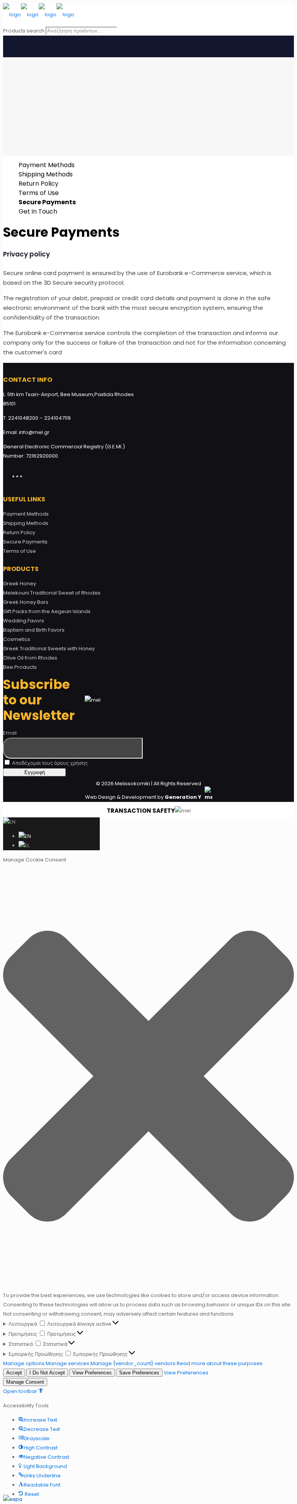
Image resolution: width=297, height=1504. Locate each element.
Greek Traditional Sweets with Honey (49, 648)
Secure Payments (47, 202)
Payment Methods (47, 165)
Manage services (67, 1363)
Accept (14, 1373)
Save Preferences (139, 1373)
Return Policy (38, 183)
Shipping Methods (46, 174)
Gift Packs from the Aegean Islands (46, 611)
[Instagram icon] (28, 475)
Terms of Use (39, 192)
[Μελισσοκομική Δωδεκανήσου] (38, 14)
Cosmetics (16, 639)
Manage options (23, 1363)
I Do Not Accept (47, 1373)
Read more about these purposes (220, 1363)
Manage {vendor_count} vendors (133, 1363)
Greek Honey (19, 583)
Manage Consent (25, 1382)
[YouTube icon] (24, 475)
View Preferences (92, 1373)
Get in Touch (38, 211)
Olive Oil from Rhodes (30, 657)
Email (10, 733)
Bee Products (20, 667)
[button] (148, 1078)
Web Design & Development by (144, 797)
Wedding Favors (23, 620)
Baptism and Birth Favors (34, 630)
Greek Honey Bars (25, 602)
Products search (23, 30)
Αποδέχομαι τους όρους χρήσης (49, 763)
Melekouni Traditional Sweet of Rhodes (52, 592)
